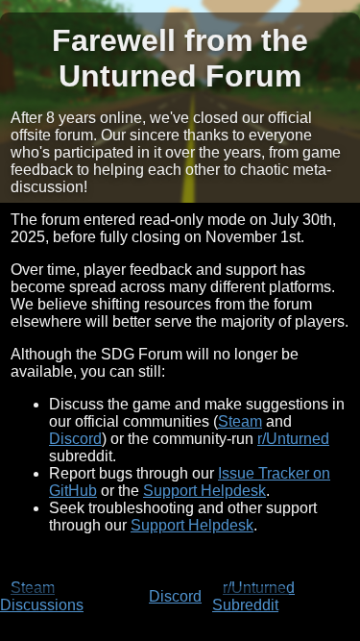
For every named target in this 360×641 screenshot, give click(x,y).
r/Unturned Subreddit (253, 596)
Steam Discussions (42, 596)
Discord (75, 439)
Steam (240, 421)
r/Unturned (293, 439)
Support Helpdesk (204, 490)
